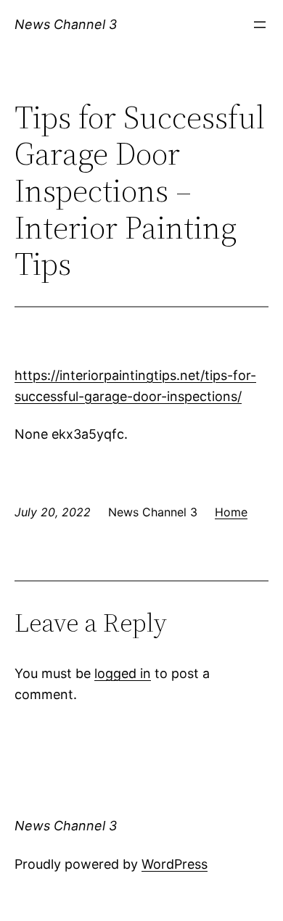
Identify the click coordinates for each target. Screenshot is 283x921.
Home (231, 512)
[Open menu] (259, 24)
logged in (122, 673)
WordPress (175, 864)
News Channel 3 (66, 24)
